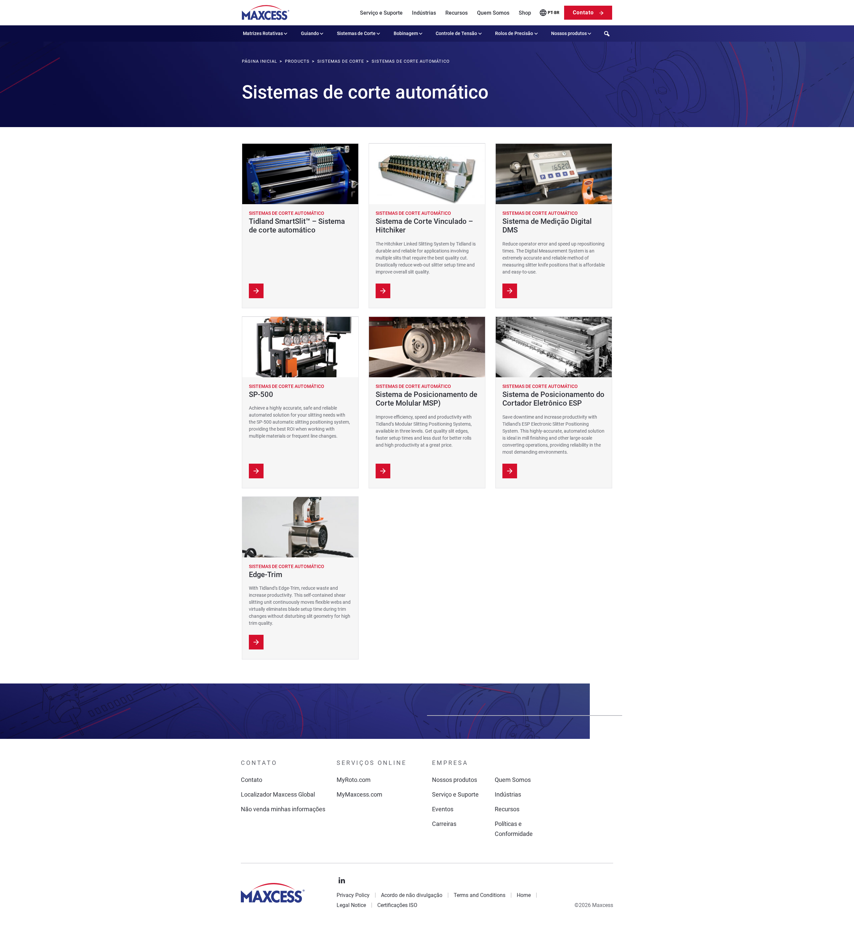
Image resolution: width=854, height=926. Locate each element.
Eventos (442, 809)
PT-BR (553, 12)
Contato (583, 12)
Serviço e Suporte (381, 13)
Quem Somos (493, 13)
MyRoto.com (354, 779)
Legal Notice (351, 905)
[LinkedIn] (342, 880)
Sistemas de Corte (356, 33)
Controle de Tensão (456, 33)
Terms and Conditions (479, 895)
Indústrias (424, 13)
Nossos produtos (569, 33)
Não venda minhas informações (283, 809)
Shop (525, 13)
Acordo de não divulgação (411, 895)
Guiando (310, 33)
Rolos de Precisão (514, 33)
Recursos (456, 13)
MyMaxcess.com (359, 794)
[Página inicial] (265, 12)
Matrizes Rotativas (263, 33)
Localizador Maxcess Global (278, 794)
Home (524, 895)
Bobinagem (406, 33)
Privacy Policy (353, 895)
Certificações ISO (397, 905)
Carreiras (444, 823)
